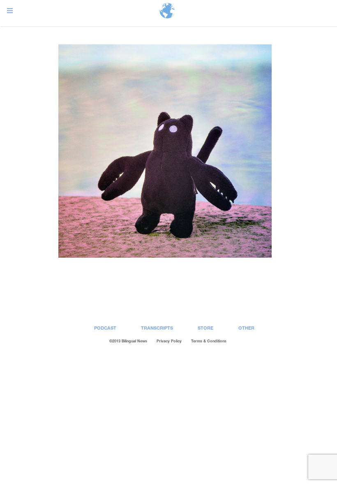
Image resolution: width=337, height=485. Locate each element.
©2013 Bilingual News (128, 341)
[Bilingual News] (167, 11)
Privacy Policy (169, 341)
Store (205, 327)
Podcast (105, 327)
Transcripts (157, 327)
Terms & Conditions (208, 341)
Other (246, 327)
